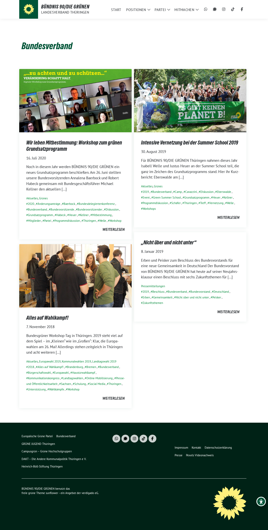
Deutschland (221, 292)
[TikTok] (233, 9)
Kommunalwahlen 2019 (76, 361)
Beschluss (158, 292)
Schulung (80, 384)
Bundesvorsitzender (89, 209)
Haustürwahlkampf (83, 372)
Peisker (216, 297)
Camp (178, 192)
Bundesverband (37, 209)
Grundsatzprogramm (40, 215)
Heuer (73, 215)
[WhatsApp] (206, 9)
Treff (203, 203)
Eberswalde (224, 192)
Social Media (97, 384)
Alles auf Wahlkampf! (47, 318)
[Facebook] (242, 9)
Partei (47, 221)
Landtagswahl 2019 (104, 361)
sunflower (52, 493)
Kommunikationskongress (43, 378)
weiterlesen (113, 229)
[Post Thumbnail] (75, 100)
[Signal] (215, 9)
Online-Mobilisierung (99, 378)
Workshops (149, 209)
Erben (146, 297)
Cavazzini (191, 192)
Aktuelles (32, 198)
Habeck (61, 215)
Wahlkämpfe (56, 389)
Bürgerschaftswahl (39, 372)
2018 (31, 367)
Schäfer (176, 203)
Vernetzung (216, 203)
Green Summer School (167, 197)
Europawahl (61, 372)
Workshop (115, 221)
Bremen (91, 367)
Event (146, 197)
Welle (102, 221)
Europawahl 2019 (50, 361)
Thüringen (89, 221)
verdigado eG (90, 493)
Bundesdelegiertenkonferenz (96, 204)
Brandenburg (75, 367)
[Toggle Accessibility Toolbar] (261, 501)
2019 (146, 192)
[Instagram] (224, 9)
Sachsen (66, 384)
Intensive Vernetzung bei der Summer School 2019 (189, 142)
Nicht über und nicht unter (192, 297)
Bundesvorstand (200, 292)
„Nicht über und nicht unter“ (168, 242)
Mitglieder (34, 221)
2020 (31, 204)
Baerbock (69, 204)
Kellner (84, 215)
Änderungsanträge (48, 204)
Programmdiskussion (67, 221)
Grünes (43, 198)
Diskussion (112, 209)
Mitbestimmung (102, 215)
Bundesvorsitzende (62, 209)
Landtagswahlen (73, 378)
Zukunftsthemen (153, 303)
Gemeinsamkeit (162, 297)
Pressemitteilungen (153, 286)
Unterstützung (37, 389)
